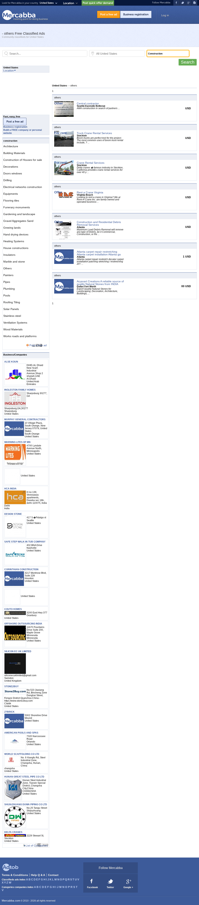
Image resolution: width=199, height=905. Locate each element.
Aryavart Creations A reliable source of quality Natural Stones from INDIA (100, 283)
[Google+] (128, 881)
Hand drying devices (15, 234)
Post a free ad (108, 14)
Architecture (10, 146)
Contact (53, 875)
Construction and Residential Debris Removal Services (99, 223)
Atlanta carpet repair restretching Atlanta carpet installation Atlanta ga (99, 253)
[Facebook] (92, 881)
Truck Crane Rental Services (94, 133)
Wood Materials (13, 329)
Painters (8, 275)
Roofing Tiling (11, 302)
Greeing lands (12, 227)
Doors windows (12, 173)
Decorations (10, 166)
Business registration (135, 14)
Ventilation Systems (15, 322)
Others (7, 268)
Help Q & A (38, 875)
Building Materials (14, 153)
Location (68, 3)
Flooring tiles (11, 200)
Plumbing (9, 288)
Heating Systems (13, 241)
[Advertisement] (123, 74)
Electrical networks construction (22, 187)
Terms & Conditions (15, 875)
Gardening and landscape (19, 214)
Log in (165, 15)
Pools (6, 295)
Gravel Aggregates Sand (18, 220)
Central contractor (88, 103)
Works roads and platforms (20, 336)
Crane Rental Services (90, 162)
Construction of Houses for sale (22, 159)
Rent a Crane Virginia (90, 192)
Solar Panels (11, 309)
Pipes (6, 281)
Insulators (9, 254)
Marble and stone (14, 261)
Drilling (7, 180)
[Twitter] (110, 881)
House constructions (15, 248)
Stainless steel (12, 315)
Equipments (10, 193)
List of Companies (37, 845)
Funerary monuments (16, 207)
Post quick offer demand (98, 3)
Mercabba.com (11, 900)
